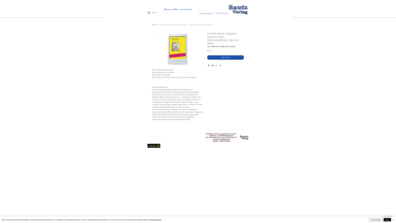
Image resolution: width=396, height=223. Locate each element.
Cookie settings (376, 220)
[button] (217, 13)
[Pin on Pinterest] (212, 65)
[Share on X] (220, 65)
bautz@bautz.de (224, 139)
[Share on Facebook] (208, 65)
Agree (387, 220)
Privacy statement (155, 220)
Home (154, 25)
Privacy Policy (225, 141)
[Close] (393, 219)
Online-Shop (223, 13)
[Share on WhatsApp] (216, 65)
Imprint (215, 141)
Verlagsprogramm (206, 13)
